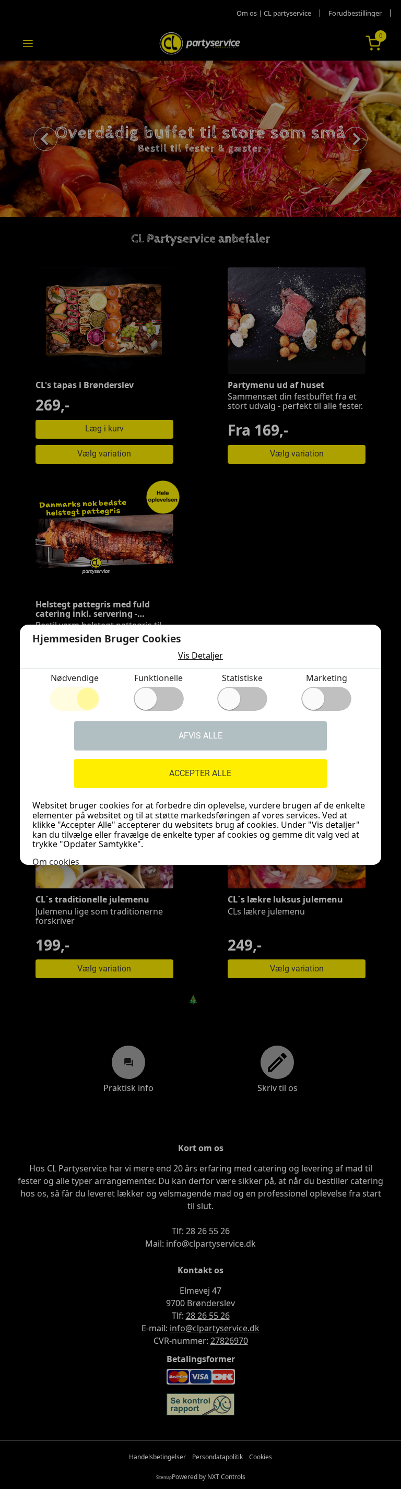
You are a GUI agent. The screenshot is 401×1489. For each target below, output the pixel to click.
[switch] (159, 699)
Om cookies (55, 861)
